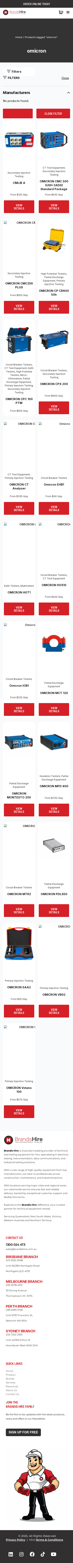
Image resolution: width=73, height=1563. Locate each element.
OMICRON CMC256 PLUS (19, 285)
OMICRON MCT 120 (54, 693)
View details (19, 206)
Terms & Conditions (49, 1540)
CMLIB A (19, 183)
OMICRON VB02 (53, 994)
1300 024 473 (48, 12)
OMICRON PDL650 (54, 894)
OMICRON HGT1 (19, 592)
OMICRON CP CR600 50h (54, 292)
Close (65, 78)
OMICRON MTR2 (19, 894)
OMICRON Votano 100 (19, 1090)
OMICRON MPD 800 (54, 786)
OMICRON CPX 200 (54, 384)
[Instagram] (21, 1554)
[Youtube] (53, 1554)
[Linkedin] (11, 1554)
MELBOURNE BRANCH (24, 1282)
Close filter (53, 113)
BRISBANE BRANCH (22, 1257)
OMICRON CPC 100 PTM (19, 401)
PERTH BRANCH (19, 1306)
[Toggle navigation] (68, 12)
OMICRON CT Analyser (19, 486)
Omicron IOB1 (19, 685)
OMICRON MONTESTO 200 (19, 795)
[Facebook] (32, 1554)
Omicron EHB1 (54, 484)
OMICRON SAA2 (19, 987)
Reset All (18, 113)
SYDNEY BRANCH (20, 1331)
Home (18, 37)
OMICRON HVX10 (54, 585)
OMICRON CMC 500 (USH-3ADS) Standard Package (54, 185)
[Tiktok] (43, 1554)
